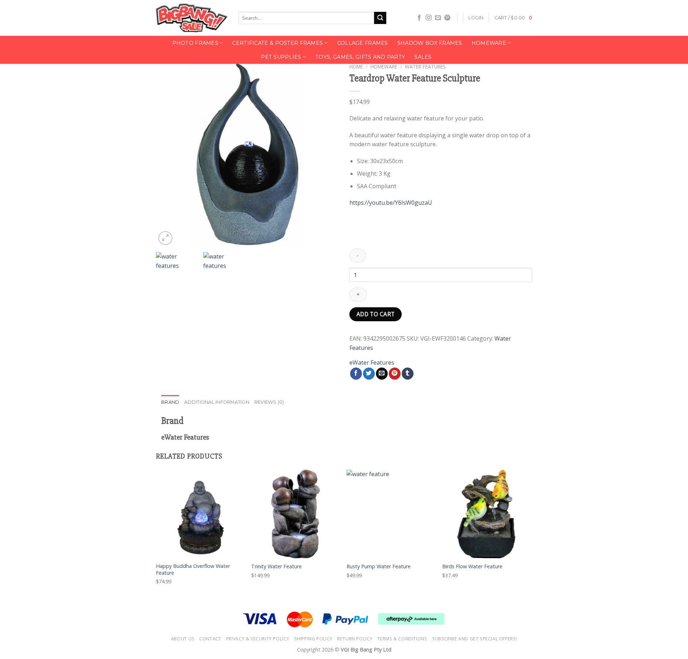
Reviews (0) (269, 402)
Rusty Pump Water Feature (379, 566)
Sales (422, 57)
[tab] (170, 402)
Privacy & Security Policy (257, 639)
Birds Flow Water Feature (472, 566)
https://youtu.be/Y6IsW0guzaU (390, 203)
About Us (183, 639)
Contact (210, 639)
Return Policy (354, 639)
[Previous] (168, 155)
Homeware (489, 43)
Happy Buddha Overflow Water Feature (193, 569)
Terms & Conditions (402, 639)
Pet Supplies (281, 57)
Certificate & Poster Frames (277, 43)
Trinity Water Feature (276, 566)
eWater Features (371, 362)
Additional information (216, 402)
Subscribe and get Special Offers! (474, 639)
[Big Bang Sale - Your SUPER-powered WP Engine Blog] (192, 18)
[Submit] (380, 18)
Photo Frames (195, 43)
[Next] (326, 155)
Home (356, 66)
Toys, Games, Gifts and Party (360, 57)
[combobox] (306, 18)
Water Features (425, 66)
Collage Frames (362, 43)
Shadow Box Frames (429, 43)
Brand (170, 402)
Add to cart (376, 314)
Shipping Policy (313, 639)
